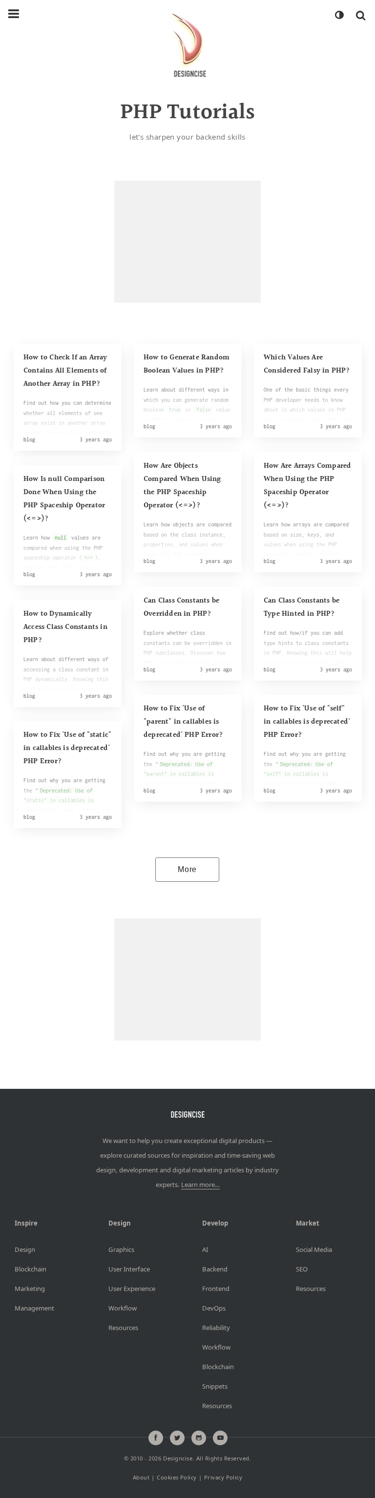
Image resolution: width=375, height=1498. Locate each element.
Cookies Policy (176, 1477)
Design (25, 1249)
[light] (339, 15)
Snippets (215, 1386)
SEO (302, 1269)
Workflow (122, 1308)
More (187, 869)
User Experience (131, 1288)
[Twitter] (177, 1438)
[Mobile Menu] (13, 14)
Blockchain (30, 1269)
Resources (123, 1327)
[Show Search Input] (361, 15)
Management (34, 1308)
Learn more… (200, 1184)
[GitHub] (198, 1438)
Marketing (30, 1288)
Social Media (314, 1249)
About (141, 1477)
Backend (215, 1269)
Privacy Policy (223, 1477)
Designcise (177, 1458)
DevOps (214, 1308)
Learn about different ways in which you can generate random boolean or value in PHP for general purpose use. (187, 410)
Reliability (216, 1327)
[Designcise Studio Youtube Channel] (220, 1438)
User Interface (129, 1269)
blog (29, 439)
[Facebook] (155, 1438)
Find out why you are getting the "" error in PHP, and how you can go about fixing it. (66, 805)
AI (205, 1249)
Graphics (121, 1249)
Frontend (215, 1288)
